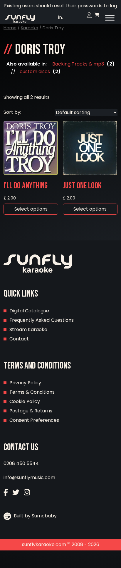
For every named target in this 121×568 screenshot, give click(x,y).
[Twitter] (15, 493)
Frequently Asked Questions (41, 320)
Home (10, 28)
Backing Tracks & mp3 (78, 64)
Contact (19, 338)
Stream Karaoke (28, 329)
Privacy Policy (25, 382)
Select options (31, 209)
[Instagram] (27, 493)
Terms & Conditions (32, 392)
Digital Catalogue (29, 310)
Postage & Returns (30, 410)
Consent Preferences (34, 420)
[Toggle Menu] (110, 18)
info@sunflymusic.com (29, 477)
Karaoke (29, 28)
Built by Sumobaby (35, 515)
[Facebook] (6, 493)
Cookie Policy (24, 401)
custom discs (35, 71)
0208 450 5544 (21, 463)
